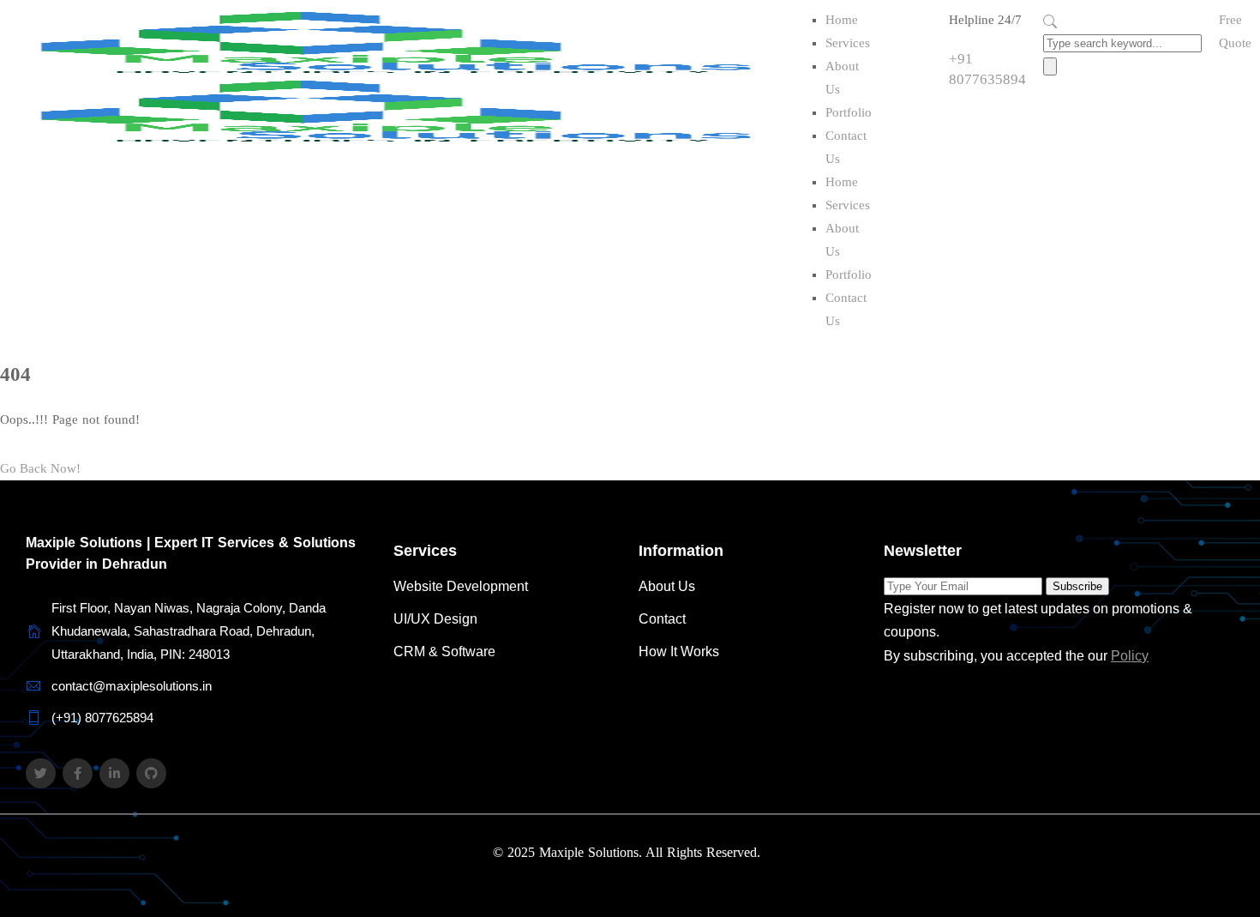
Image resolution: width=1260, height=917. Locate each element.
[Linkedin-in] (114, 773)
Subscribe (1077, 586)
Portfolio (848, 112)
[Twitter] (41, 773)
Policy (1130, 656)
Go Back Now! (40, 468)
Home (841, 20)
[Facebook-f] (78, 773)
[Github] (151, 773)
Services (847, 43)
